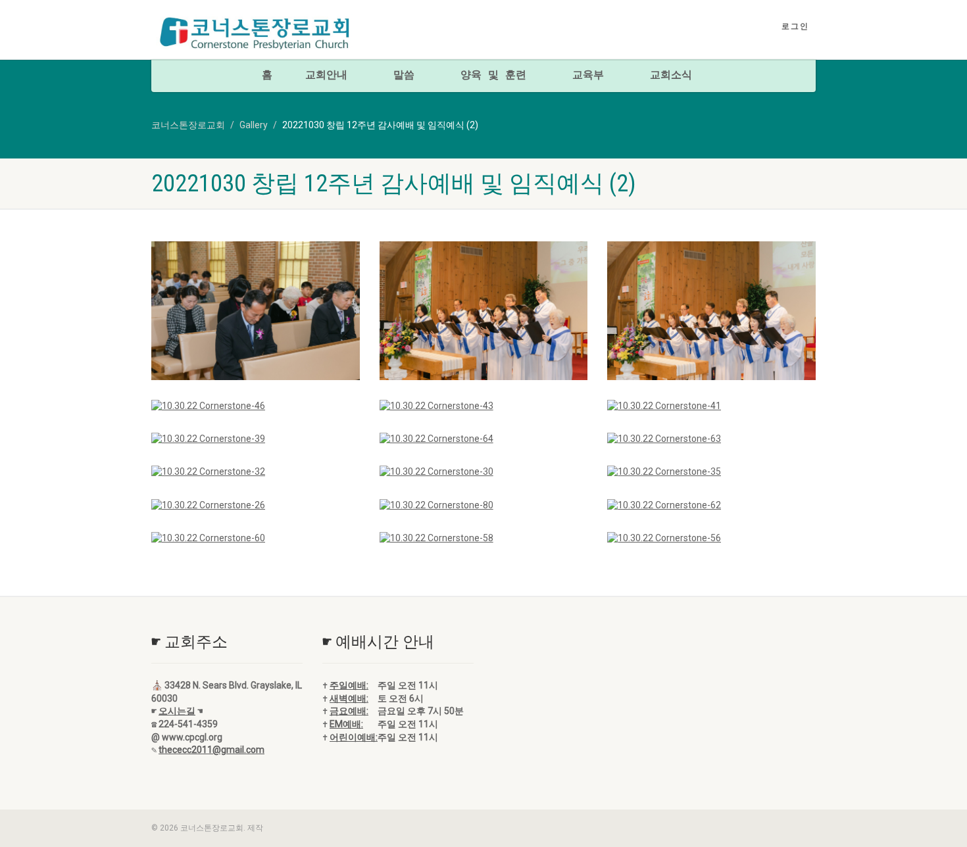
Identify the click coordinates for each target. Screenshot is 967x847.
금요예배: (349, 711)
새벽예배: (349, 698)
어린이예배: (354, 737)
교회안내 (326, 76)
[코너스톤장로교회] (255, 33)
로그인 (795, 26)
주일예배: (349, 685)
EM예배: (346, 724)
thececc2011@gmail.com (211, 749)
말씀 (403, 76)
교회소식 (671, 76)
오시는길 (177, 711)
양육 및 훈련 (493, 76)
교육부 (588, 76)
